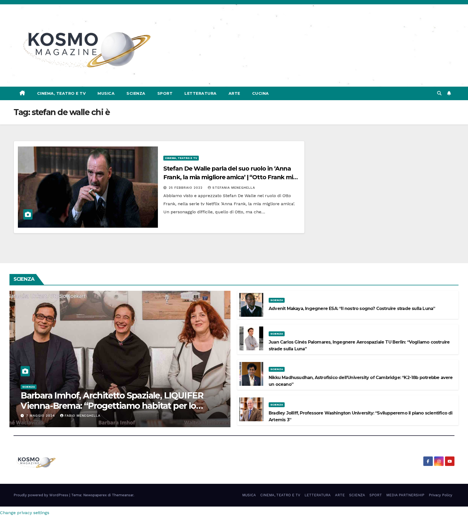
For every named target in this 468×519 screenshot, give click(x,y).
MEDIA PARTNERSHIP (405, 495)
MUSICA (106, 93)
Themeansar (122, 495)
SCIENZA (135, 93)
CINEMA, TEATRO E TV (61, 93)
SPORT (165, 93)
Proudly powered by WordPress (41, 495)
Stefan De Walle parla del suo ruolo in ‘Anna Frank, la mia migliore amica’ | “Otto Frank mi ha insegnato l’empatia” (228, 177)
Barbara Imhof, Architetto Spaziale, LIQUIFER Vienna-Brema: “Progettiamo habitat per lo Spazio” (112, 406)
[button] (439, 93)
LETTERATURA (200, 93)
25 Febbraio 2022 (186, 188)
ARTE (234, 93)
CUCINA (260, 93)
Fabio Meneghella (82, 415)
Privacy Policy (440, 495)
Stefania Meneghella (233, 188)
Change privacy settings (24, 512)
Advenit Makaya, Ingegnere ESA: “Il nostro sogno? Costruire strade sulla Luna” (352, 308)
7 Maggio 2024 (41, 415)
